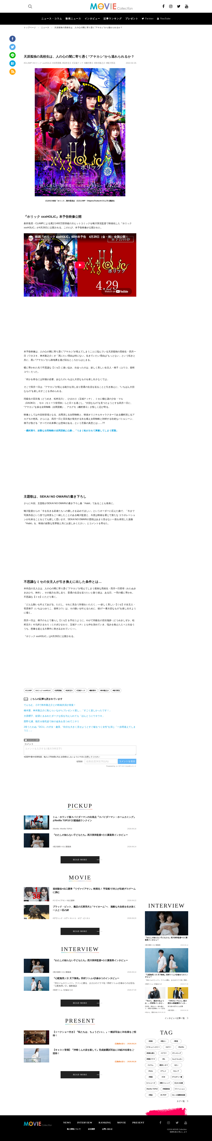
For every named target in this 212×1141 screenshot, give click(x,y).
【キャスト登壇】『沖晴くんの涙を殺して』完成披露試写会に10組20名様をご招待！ (93, 1052)
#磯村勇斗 (88, 63)
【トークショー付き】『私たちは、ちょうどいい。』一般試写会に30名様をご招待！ (94, 1034)
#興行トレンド (165, 1083)
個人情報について (74, 1129)
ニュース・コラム (51, 18)
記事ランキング (113, 18)
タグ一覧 (181, 1101)
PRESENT (138, 1122)
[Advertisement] (80, 41)
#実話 (151, 1095)
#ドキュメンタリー (153, 1047)
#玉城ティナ (77, 63)
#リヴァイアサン (59, 900)
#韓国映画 (166, 1089)
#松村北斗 (66, 63)
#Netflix (56, 829)
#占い (176, 1065)
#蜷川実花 (110, 63)
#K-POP (163, 1095)
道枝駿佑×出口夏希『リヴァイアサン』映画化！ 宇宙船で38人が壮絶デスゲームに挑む (94, 890)
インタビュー (92, 18)
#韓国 (151, 1077)
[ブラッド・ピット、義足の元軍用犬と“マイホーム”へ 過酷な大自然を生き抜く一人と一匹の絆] (36, 912)
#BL (163, 1059)
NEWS (67, 1122)
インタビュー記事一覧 (175, 1018)
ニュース (45, 27)
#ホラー (168, 1047)
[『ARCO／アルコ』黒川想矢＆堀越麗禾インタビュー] (178, 993)
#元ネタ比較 (178, 1083)
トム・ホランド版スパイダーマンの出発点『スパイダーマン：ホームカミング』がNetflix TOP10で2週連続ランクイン (94, 819)
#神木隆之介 (99, 63)
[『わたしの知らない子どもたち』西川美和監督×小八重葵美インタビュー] (36, 840)
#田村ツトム (57, 990)
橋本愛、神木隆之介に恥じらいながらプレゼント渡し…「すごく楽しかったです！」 (67, 710)
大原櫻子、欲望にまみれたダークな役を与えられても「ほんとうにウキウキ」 (64, 716)
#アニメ (163, 1071)
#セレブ (176, 1071)
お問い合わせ (107, 1129)
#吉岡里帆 (56, 63)
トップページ (30, 27)
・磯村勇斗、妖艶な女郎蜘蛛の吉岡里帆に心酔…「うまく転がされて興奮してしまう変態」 (71, 430)
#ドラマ (164, 1053)
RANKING (105, 1122)
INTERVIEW (84, 1122)
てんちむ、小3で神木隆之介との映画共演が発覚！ (50, 705)
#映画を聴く (150, 1053)
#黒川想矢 (171, 1010)
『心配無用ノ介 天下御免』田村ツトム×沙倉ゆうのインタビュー (86, 978)
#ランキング (176, 1053)
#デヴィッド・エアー (61, 918)
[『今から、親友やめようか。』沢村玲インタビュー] (155, 993)
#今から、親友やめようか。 (154, 1012)
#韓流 (176, 1041)
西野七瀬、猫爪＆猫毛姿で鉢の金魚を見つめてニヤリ (51, 721)
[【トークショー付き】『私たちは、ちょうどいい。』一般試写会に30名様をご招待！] (36, 1037)
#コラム (150, 1065)
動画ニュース (73, 18)
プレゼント (131, 18)
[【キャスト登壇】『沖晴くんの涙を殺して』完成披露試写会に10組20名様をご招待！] (36, 1055)
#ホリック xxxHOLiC (42, 63)
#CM (163, 1077)
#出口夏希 (71, 900)
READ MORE (80, 860)
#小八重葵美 (66, 847)
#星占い (163, 1041)
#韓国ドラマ (150, 1059)
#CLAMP (28, 63)
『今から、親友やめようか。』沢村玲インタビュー (154, 1002)
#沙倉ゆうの (68, 990)
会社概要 (91, 1129)
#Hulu (150, 1071)
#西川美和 (57, 847)
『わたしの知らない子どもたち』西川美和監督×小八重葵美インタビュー (90, 835)
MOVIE (121, 1122)
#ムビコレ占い (177, 1059)
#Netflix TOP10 (66, 829)
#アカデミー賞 (177, 1077)
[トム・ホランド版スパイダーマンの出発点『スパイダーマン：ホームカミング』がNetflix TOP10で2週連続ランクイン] (36, 822)
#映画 (151, 1041)
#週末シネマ (163, 1065)
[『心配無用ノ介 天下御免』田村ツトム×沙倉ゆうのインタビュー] (36, 984)
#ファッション (180, 1089)
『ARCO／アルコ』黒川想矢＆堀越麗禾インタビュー (177, 1002)
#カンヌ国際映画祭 (178, 1095)
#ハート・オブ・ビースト (80, 918)
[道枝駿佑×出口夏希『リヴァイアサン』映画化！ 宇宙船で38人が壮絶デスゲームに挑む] (36, 894)
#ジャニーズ (150, 1083)
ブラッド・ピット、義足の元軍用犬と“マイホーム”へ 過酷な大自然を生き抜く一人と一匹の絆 (94, 908)
